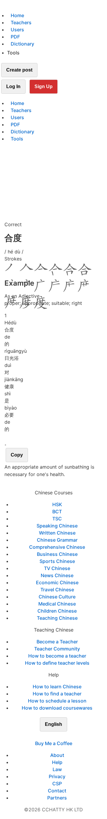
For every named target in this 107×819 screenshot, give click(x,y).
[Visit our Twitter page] (50, 736)
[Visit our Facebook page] (42, 736)
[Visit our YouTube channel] (64, 736)
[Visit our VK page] (57, 736)
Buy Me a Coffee (53, 743)
